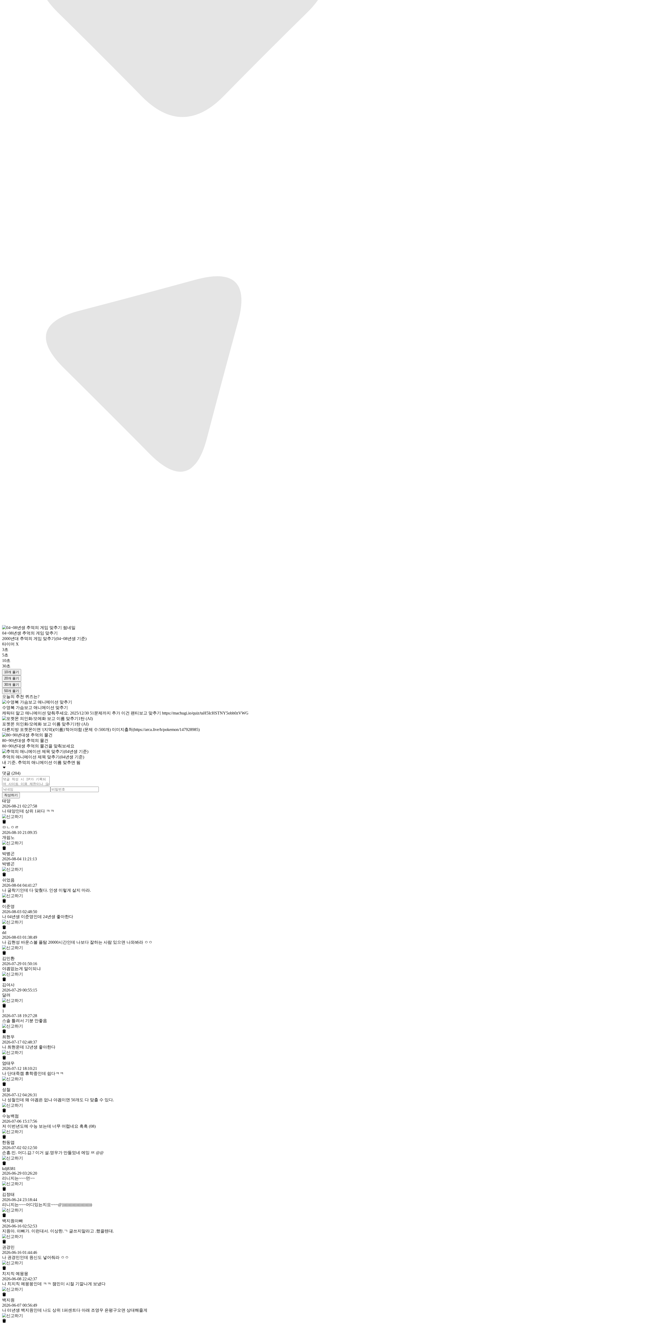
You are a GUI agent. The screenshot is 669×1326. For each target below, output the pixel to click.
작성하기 (11, 795)
